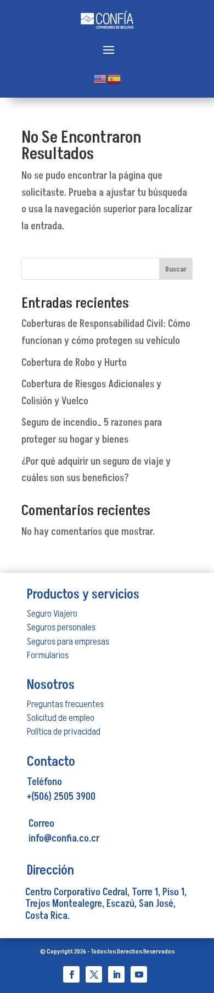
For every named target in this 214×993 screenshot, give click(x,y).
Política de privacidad (63, 731)
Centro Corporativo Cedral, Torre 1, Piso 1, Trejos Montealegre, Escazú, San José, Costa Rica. (106, 904)
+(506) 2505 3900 (61, 797)
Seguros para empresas (68, 641)
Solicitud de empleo (60, 718)
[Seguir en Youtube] (139, 974)
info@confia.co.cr (64, 838)
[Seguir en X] (94, 974)
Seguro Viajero (52, 613)
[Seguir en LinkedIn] (116, 974)
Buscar (176, 269)
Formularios (48, 655)
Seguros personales (61, 627)
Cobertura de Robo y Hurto (74, 363)
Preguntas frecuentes (65, 704)
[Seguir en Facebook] (71, 974)
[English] (100, 78)
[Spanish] (115, 78)
